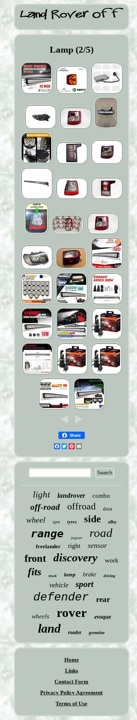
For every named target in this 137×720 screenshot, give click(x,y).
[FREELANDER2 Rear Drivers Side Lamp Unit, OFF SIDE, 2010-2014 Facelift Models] (36, 233)
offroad (81, 506)
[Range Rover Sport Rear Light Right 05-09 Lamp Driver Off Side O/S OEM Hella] (75, 128)
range (47, 533)
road (101, 532)
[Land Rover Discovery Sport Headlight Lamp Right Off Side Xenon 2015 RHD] (40, 128)
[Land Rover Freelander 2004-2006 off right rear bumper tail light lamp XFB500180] (71, 268)
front (35, 558)
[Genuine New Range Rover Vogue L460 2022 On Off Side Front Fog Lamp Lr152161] (107, 128)
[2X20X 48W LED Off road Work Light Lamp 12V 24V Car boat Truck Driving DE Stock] (36, 303)
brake (89, 574)
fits (34, 571)
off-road (45, 507)
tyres (72, 521)
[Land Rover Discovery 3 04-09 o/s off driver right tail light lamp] (67, 233)
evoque (102, 617)
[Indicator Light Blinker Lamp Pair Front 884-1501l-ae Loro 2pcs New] (71, 93)
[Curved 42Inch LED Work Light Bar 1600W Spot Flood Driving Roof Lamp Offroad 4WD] (106, 268)
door (108, 509)
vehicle (58, 585)
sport (85, 584)
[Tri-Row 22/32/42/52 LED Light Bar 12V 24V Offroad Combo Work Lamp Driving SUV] (37, 373)
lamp (70, 574)
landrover (71, 495)
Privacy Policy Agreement (71, 693)
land (49, 628)
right (74, 545)
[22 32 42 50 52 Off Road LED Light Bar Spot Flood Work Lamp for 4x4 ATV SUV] (106, 303)
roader (74, 632)
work (111, 560)
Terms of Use (71, 703)
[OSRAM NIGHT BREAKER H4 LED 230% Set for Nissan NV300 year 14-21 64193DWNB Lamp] (72, 373)
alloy (112, 521)
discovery (75, 557)
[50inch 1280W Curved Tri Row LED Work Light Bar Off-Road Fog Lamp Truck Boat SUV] (37, 338)
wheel (35, 519)
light (41, 494)
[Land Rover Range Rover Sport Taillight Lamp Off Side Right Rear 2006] (106, 163)
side (92, 519)
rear (103, 599)
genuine (97, 632)
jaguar (76, 537)
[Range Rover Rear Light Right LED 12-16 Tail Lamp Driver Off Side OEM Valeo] (106, 198)
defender (61, 597)
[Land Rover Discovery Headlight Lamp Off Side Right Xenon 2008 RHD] (36, 268)
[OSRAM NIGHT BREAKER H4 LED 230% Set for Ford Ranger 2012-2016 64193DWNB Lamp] (106, 338)
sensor (97, 545)
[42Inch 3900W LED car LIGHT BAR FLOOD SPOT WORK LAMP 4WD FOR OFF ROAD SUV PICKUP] (36, 93)
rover (72, 613)
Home (71, 660)
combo (101, 495)
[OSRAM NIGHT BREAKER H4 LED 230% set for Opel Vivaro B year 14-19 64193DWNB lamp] (106, 373)
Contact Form (71, 682)
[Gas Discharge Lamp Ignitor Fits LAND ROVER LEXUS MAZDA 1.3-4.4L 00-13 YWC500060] (106, 93)
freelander (48, 546)
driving (109, 575)
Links (71, 671)
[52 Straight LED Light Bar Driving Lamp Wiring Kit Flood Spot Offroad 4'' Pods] (89, 409)
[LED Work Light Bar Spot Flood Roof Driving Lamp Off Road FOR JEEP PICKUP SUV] (36, 198)
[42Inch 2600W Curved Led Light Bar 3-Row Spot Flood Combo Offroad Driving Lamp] (54, 409)
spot (56, 521)
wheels (40, 616)
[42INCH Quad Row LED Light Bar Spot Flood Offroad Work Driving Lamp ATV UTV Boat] (72, 338)
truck (53, 576)
